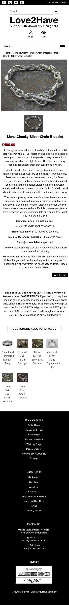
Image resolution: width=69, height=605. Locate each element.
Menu (8, 46)
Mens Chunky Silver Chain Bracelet (31, 54)
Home (7, 52)
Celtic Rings (34, 425)
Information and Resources (34, 496)
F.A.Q (34, 505)
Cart (44, 36)
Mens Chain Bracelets (41, 52)
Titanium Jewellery (34, 439)
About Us (33, 486)
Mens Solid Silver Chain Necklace (7, 394)
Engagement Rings (34, 429)
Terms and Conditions (33, 501)
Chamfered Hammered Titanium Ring (7, 357)
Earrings (34, 458)
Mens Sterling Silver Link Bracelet (37, 357)
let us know (43, 303)
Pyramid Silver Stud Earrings (22, 357)
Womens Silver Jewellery (34, 453)
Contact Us (33, 491)
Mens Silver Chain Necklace (22, 392)
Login (30, 36)
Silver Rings (34, 434)
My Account (34, 477)
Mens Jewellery (20, 52)
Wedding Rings (33, 444)
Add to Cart (60, 275)
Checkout (33, 482)
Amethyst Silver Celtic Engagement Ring (52, 359)
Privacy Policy (34, 510)
